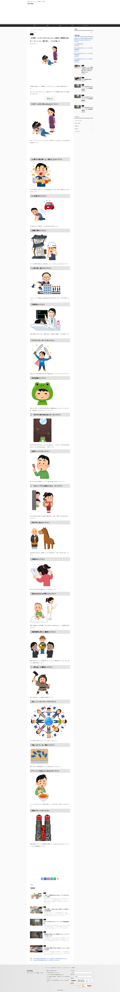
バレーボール (85, 25)
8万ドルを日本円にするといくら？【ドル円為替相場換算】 (83, 54)
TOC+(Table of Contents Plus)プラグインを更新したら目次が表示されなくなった (50, 958)
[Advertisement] (60, 14)
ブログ (72, 25)
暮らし (35, 25)
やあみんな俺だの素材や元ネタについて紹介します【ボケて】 (46, 960)
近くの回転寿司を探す (78, 43)
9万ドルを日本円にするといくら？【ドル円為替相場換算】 (83, 48)
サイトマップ (47, 967)
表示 (52, 98)
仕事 (47, 25)
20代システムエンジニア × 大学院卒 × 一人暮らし (35, 972)
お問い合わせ (53, 967)
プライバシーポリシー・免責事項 (69, 967)
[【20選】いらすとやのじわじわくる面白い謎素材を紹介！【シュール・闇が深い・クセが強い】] (51, 879)
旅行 (60, 25)
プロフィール (59, 967)
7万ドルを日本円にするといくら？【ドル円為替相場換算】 (83, 59)
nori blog (30, 3)
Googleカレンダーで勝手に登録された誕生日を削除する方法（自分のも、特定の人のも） (83, 39)
